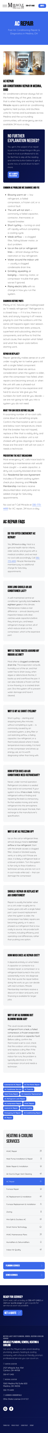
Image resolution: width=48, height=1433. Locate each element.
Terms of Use (6, 1425)
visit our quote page (12, 1303)
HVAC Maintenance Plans (16, 1234)
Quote (42, 5)
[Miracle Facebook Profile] (11, 1409)
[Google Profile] (5, 1409)
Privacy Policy (15, 1425)
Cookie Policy (24, 1425)
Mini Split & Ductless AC (16, 1219)
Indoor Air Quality (13, 1250)
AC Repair (10, 1181)
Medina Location (11, 1379)
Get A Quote (13, 174)
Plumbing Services (13, 1265)
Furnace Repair (12, 1189)
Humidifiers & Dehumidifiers (17, 1242)
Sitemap (32, 1425)
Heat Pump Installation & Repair (19, 1159)
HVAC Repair (11, 1151)
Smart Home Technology (16, 1227)
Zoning (9, 1212)
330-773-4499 (8, 1390)
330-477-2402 (30, 5)
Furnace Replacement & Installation (21, 1204)
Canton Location (11, 1364)
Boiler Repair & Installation (17, 1166)
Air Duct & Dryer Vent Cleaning (19, 1174)
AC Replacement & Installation (18, 1197)
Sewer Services (12, 1275)
